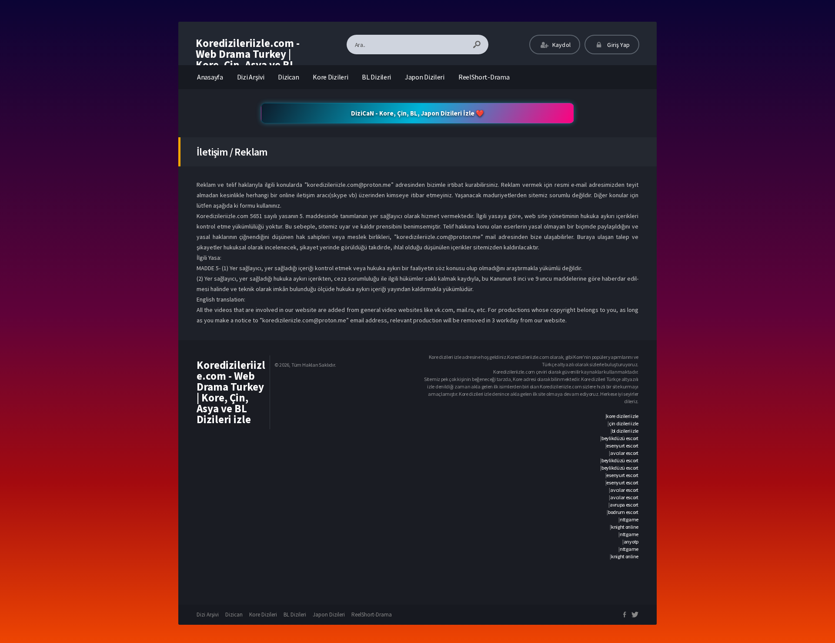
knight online (624, 527)
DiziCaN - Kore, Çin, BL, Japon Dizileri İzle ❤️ (417, 113)
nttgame (629, 519)
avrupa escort (624, 504)
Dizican (288, 77)
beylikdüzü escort (619, 438)
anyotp (631, 541)
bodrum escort (623, 512)
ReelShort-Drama (484, 77)
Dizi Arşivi (250, 77)
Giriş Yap (618, 45)
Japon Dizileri (424, 77)
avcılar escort (624, 453)
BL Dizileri (376, 77)
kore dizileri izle (622, 416)
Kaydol (561, 45)
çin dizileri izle (623, 423)
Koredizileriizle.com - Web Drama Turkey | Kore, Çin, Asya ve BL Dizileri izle (248, 59)
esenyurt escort (622, 445)
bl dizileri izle (625, 431)
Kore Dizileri (330, 77)
